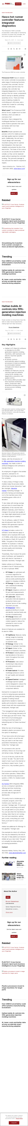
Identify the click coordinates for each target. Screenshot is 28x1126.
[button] (3, 4)
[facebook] (8, 49)
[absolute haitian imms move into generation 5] (8, 864)
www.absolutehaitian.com (17, 853)
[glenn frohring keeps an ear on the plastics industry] (8, 876)
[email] (19, 49)
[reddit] (17, 49)
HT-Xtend (5, 530)
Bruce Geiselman (14, 327)
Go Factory (5, 784)
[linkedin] (11, 49)
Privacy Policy (19, 1118)
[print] (25, 49)
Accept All (14, 1122)
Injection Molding (7, 12)
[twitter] (14, 49)
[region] (14, 1119)
